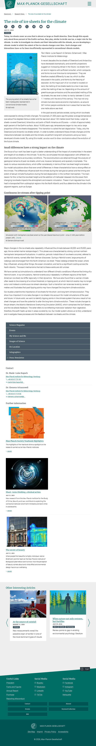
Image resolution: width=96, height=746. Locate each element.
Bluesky (40, 683)
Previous (7, 623)
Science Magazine (17, 325)
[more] (19, 238)
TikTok (39, 695)
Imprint (40, 732)
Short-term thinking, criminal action (23, 492)
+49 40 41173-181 (14, 379)
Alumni (68, 704)
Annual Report (12, 691)
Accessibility (63, 732)
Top (87, 669)
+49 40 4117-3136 (14, 394)
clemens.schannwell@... (16, 397)
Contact (27, 704)
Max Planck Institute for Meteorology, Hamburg (23, 377)
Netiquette (67, 695)
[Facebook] (6, 26)
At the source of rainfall (24, 622)
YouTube (68, 691)
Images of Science (17, 341)
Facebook (69, 683)
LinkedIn (40, 691)
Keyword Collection (68, 709)
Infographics (14, 352)
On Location (14, 347)
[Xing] (34, 26)
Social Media (41, 679)
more (9, 451)
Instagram (69, 687)
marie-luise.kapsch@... (16, 382)
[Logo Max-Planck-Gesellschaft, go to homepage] (42, 4)
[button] (37, 94)
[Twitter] (27, 26)
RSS (27, 714)
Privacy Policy (50, 732)
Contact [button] (9, 368)
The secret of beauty (15, 550)
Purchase (10, 695)
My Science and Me (17, 336)
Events (12, 330)
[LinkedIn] (13, 26)
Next (89, 623)
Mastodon (41, 687)
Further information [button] (16, 403)
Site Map (31, 732)
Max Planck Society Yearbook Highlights (25, 441)
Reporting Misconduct (15, 699)
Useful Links (12, 679)
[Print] (48, 26)
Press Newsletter (16, 358)
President (10, 683)
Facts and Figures (13, 687)
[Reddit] (20, 26)
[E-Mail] (41, 26)
